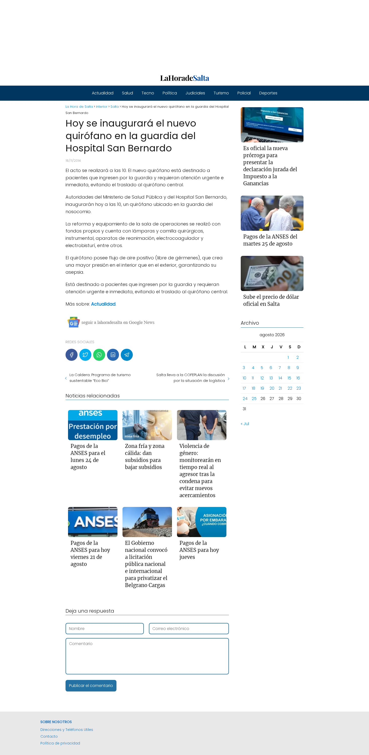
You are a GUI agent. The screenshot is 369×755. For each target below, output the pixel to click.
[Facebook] (72, 355)
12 (262, 378)
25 (254, 398)
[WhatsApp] (99, 355)
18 (253, 388)
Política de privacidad (60, 743)
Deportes (268, 93)
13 (271, 378)
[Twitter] (85, 355)
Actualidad (102, 93)
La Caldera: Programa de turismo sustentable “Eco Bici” (100, 377)
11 (253, 378)
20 (272, 388)
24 (245, 398)
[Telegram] (127, 355)
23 (298, 388)
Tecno (148, 93)
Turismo (221, 93)
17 (244, 388)
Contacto (49, 736)
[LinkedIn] (113, 355)
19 (262, 388)
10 (244, 378)
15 (289, 378)
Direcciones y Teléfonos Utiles (66, 729)
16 (298, 378)
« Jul (245, 424)
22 (290, 388)
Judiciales (195, 93)
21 (280, 388)
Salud (127, 93)
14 (280, 378)
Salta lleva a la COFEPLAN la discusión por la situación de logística (190, 377)
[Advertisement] (150, 35)
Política (170, 93)
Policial (244, 93)
